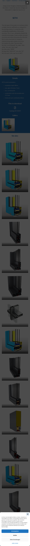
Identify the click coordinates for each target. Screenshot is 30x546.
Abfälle (15, 535)
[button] (27, 514)
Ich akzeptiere (15, 531)
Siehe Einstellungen (15, 539)
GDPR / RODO (15, 543)
